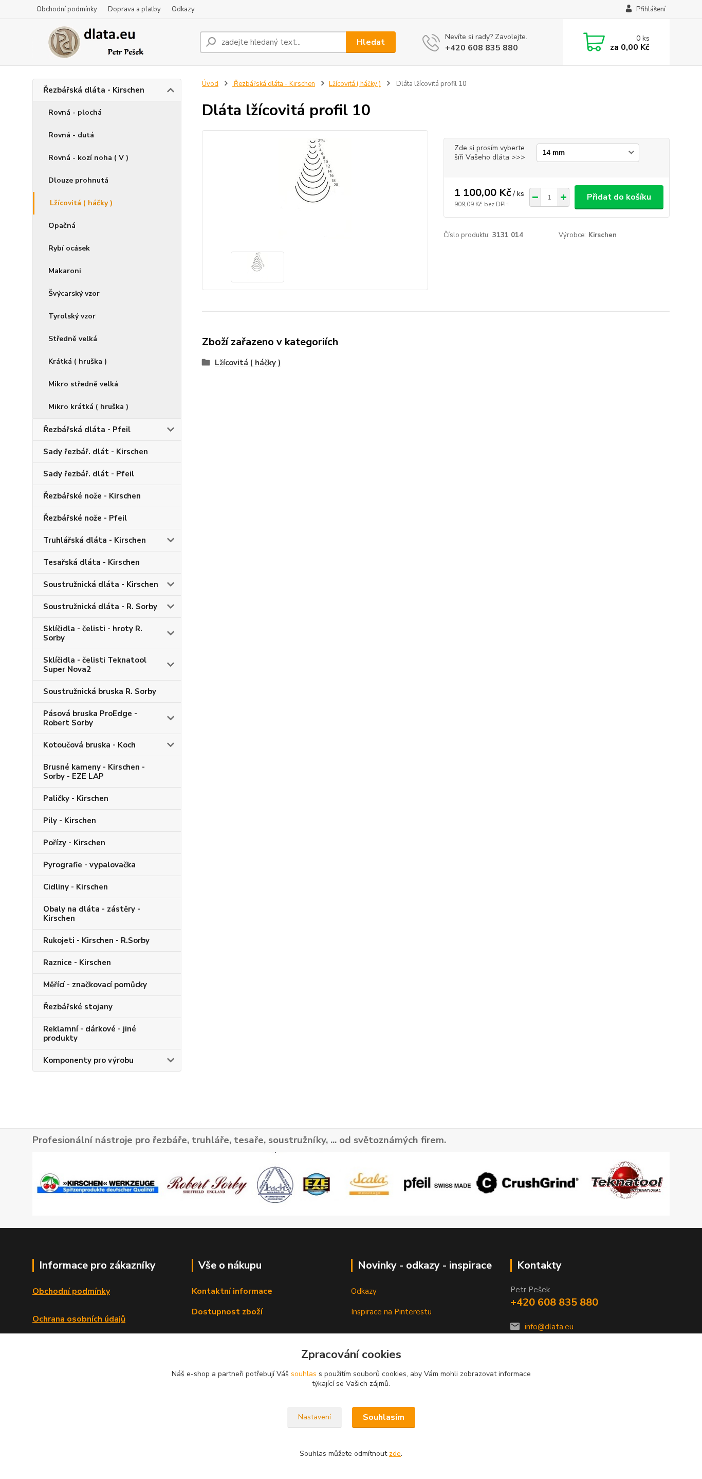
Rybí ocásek (69, 248)
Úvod (210, 83)
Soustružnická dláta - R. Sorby (100, 606)
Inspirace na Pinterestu (391, 1312)
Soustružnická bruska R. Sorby (99, 691)
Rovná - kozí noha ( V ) (88, 158)
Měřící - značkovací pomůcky (95, 984)
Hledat (371, 42)
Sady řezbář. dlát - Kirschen (95, 452)
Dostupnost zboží (227, 1311)
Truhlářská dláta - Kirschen (94, 540)
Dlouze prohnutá (78, 180)
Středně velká (72, 339)
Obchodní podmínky (66, 9)
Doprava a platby (134, 9)
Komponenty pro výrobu (88, 1060)
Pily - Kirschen (69, 820)
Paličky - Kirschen (75, 798)
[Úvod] (112, 42)
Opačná (62, 225)
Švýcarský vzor (74, 293)
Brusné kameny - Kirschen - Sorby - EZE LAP (94, 771)
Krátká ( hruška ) (77, 361)
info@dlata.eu (549, 1327)
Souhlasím (383, 1417)
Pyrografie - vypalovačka (89, 865)
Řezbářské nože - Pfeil (85, 518)
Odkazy (183, 9)
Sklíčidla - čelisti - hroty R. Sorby (92, 633)
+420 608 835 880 (481, 48)
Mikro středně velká (83, 384)
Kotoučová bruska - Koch (89, 745)
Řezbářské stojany (78, 1007)
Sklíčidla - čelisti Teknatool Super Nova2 (94, 664)
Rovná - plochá (75, 112)
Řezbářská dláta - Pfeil (87, 429)
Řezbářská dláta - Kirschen (93, 90)
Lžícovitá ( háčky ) (81, 203)
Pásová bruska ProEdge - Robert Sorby (90, 718)
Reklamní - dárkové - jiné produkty (89, 1033)
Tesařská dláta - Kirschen (91, 562)
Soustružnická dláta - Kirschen (100, 584)
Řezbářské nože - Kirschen (92, 496)
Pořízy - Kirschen (74, 842)
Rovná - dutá (71, 135)
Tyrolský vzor (72, 316)
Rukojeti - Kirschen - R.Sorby (96, 940)
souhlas (304, 1374)
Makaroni (64, 271)
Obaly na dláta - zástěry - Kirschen (91, 913)
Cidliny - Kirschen (75, 887)
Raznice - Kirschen (77, 962)
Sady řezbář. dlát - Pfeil (88, 474)
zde (395, 1453)
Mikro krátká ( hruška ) (88, 407)
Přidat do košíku (619, 197)
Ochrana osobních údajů (78, 1319)
